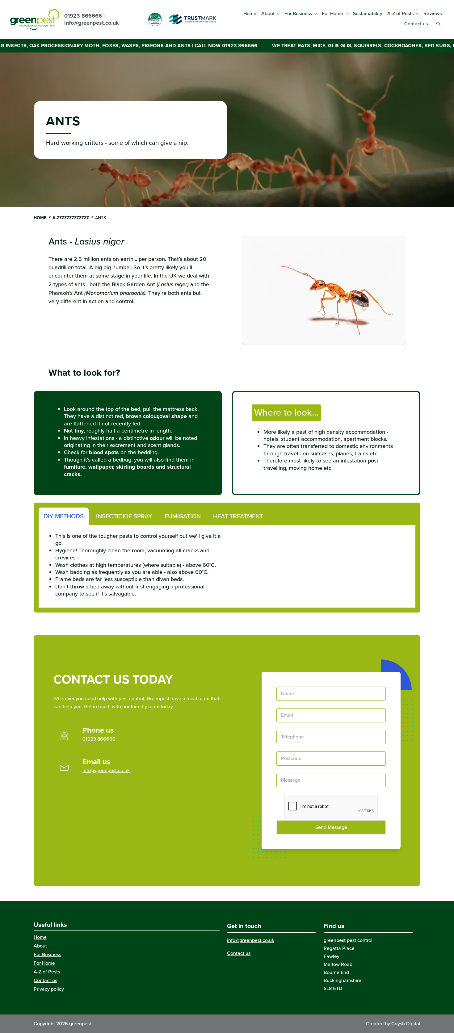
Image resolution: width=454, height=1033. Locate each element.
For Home (332, 13)
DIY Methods (64, 516)
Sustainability (367, 13)
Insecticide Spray (124, 516)
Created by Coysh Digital (393, 1023)
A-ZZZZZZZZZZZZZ (71, 218)
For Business (298, 13)
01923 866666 (83, 16)
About (268, 13)
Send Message (331, 827)
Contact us (416, 23)
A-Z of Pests (400, 13)
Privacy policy (49, 989)
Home (249, 13)
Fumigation (183, 516)
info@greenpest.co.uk (91, 23)
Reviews (432, 13)
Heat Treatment (238, 516)
